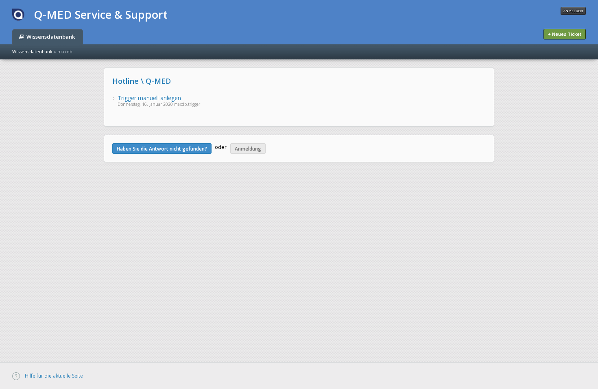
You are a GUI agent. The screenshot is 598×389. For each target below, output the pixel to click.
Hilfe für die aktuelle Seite (53, 375)
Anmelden (573, 11)
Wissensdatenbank (50, 36)
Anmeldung (248, 148)
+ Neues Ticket (564, 34)
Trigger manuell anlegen (149, 98)
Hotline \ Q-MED (141, 81)
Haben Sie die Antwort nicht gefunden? (162, 148)
